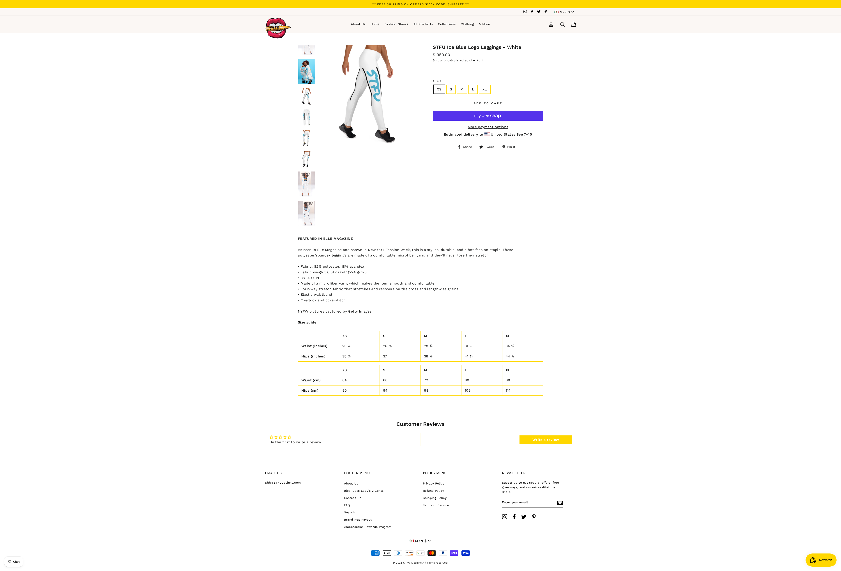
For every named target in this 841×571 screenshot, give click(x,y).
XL (484, 89)
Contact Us (352, 498)
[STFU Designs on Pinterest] (533, 516)
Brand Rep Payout (358, 519)
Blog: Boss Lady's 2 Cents (364, 490)
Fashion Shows (396, 24)
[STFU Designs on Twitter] (524, 516)
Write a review (545, 440)
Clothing (467, 24)
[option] (420, 4)
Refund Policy (433, 490)
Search (349, 512)
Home (375, 24)
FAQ (347, 505)
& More (484, 24)
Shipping (439, 60)
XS (439, 89)
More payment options (488, 127)
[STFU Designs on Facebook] (514, 516)
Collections (447, 24)
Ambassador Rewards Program (368, 527)
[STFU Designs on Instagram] (504, 516)
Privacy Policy (433, 483)
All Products (423, 24)
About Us (358, 24)
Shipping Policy (435, 498)
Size (437, 80)
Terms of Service (436, 505)
